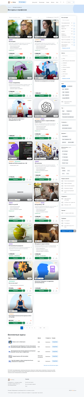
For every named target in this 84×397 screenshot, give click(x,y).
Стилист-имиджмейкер (14, 82)
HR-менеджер (12, 41)
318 (40, 327)
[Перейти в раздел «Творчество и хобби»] (74, 37)
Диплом (64, 142)
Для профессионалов (67, 128)
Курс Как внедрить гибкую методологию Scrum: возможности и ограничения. (22, 361)
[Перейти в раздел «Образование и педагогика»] (74, 45)
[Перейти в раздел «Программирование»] (74, 23)
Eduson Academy (66, 67)
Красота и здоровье (12, 371)
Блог (57, 2)
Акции (47, 2)
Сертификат (65, 136)
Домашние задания (68, 188)
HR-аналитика (38, 163)
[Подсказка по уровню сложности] (67, 122)
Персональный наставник (67, 199)
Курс (63, 111)
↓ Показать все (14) (66, 48)
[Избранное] (60, 2)
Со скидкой (66, 220)
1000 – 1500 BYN (65, 92)
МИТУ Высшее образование (69, 60)
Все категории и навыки (30, 384)
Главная (9, 7)
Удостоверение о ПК (66, 139)
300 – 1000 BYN (65, 89)
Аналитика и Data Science (26, 370)
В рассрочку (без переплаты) (68, 102)
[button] (22, 2)
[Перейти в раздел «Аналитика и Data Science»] (74, 26)
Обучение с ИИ (67, 204)
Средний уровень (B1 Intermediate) (20, 356)
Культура (53, 371)
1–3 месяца (64, 154)
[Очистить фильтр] (74, 231)
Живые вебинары (68, 183)
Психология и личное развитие (45, 371)
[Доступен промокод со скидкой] (31, 53)
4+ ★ (63, 173)
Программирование (16, 370)
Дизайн (36, 370)
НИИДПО (65, 63)
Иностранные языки (20, 371)
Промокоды (41, 2)
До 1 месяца (65, 151)
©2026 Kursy (72, 390)
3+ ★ (69, 170)
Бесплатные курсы (29, 382)
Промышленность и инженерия (21, 372)
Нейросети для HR (13, 204)
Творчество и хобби (51, 370)
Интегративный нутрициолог (16, 245)
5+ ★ (68, 173)
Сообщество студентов (69, 202)
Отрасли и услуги (11, 372)
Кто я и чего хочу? (13, 283)
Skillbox (64, 71)
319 (44, 327)
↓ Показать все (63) (66, 78)
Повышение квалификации (68, 116)
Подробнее (15, 57)
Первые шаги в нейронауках (19, 341)
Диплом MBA (71, 142)
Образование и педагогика (29, 371)
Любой (63, 170)
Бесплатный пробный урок (69, 191)
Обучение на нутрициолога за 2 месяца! (44, 80)
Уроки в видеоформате (69, 180)
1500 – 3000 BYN (65, 95)
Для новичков (65, 125)
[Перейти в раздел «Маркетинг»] (74, 29)
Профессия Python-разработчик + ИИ (18, 163)
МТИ (64, 58)
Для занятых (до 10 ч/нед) (69, 226)
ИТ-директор (38, 41)
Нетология (65, 73)
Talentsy (64, 65)
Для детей (34, 2)
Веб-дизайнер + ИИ (39, 204)
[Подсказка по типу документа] (66, 133)
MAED (64, 76)
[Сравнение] (63, 2)
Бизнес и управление (43, 370)
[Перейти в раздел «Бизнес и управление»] (74, 34)
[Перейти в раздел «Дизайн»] (74, 31)
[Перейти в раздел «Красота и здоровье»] (74, 40)
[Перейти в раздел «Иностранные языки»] (74, 42)
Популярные (67, 223)
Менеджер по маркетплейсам (42, 243)
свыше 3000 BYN (65, 98)
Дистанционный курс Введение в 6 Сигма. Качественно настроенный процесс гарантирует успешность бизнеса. (23, 346)
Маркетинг (33, 370)
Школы (52, 2)
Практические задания (69, 185)
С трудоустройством (69, 213)
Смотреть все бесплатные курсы (51, 365)
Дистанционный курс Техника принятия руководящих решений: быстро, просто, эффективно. (23, 351)
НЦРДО (64, 69)
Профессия (69, 111)
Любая (63, 86)
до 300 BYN (70, 86)
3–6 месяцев (65, 157)
